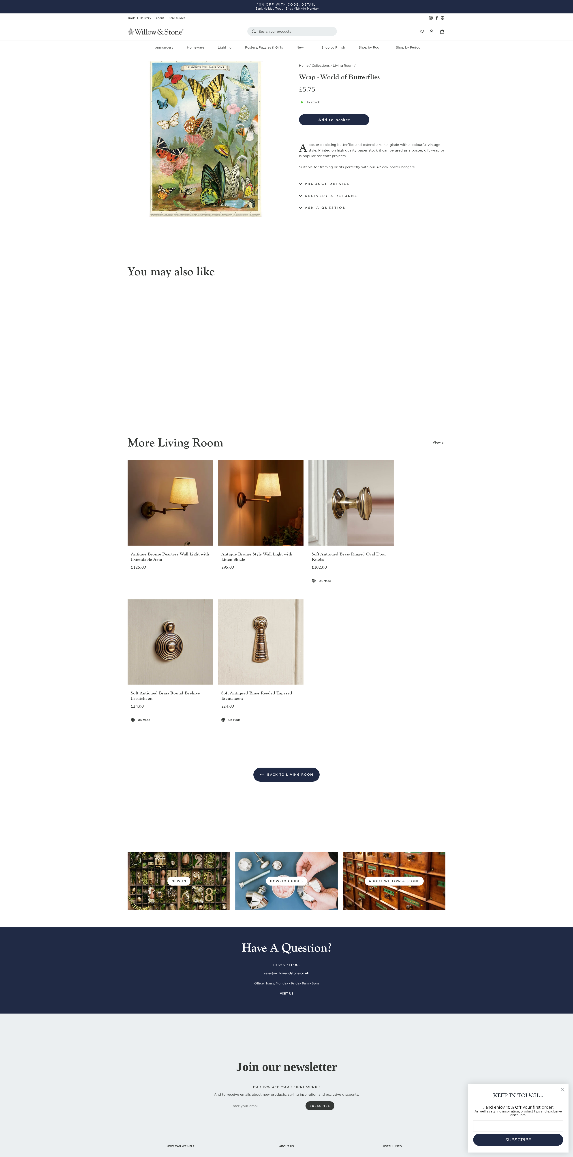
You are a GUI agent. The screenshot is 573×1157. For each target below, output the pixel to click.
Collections (321, 65)
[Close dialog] (563, 1089)
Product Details (327, 184)
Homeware (195, 47)
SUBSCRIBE (518, 1139)
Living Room (343, 65)
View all (439, 442)
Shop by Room (370, 47)
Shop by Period (408, 47)
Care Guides (177, 18)
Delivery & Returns (331, 196)
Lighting (224, 47)
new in (178, 881)
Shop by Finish (333, 47)
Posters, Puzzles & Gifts (264, 47)
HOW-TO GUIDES (286, 881)
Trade (131, 18)
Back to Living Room (289, 775)
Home (303, 65)
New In (302, 47)
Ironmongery (163, 47)
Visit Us (286, 993)
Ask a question (325, 208)
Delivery (145, 18)
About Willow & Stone (394, 881)
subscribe (320, 1106)
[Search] (255, 31)
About (160, 18)
